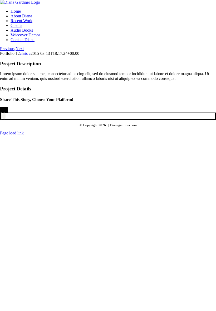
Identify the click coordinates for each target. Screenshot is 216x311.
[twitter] (3, 116)
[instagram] (5, 116)
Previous (7, 48)
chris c (25, 53)
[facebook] (1, 116)
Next (20, 48)
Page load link (12, 133)
